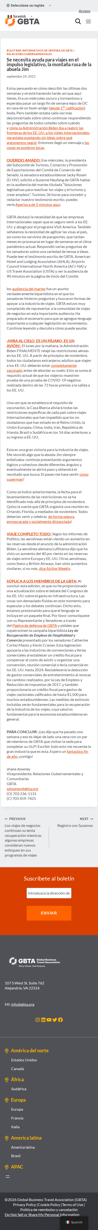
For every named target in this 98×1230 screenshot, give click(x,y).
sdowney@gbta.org (22, 788)
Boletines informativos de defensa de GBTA (40, 50)
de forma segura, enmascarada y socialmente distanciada (41, 519)
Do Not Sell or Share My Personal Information (42, 1214)
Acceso (84, 11)
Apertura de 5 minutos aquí (37, 204)
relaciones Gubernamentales (29, 54)
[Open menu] (88, 21)
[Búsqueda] (78, 21)
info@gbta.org (22, 1004)
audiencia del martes (29, 288)
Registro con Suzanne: (75, 822)
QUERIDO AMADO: (24, 160)
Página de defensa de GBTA (34, 625)
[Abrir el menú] (7, 1176)
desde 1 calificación (67, 108)
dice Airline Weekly (54, 568)
